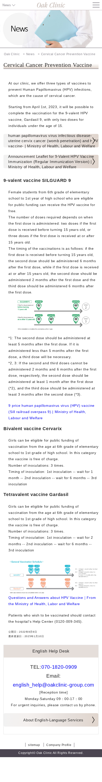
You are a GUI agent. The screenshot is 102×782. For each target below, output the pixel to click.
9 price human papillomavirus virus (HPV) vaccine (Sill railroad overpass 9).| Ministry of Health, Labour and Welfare (51, 412)
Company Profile (59, 745)
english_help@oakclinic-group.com (53, 685)
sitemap (34, 745)
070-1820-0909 (59, 667)
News (6, 5)
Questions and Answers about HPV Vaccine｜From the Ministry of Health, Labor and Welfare (52, 601)
